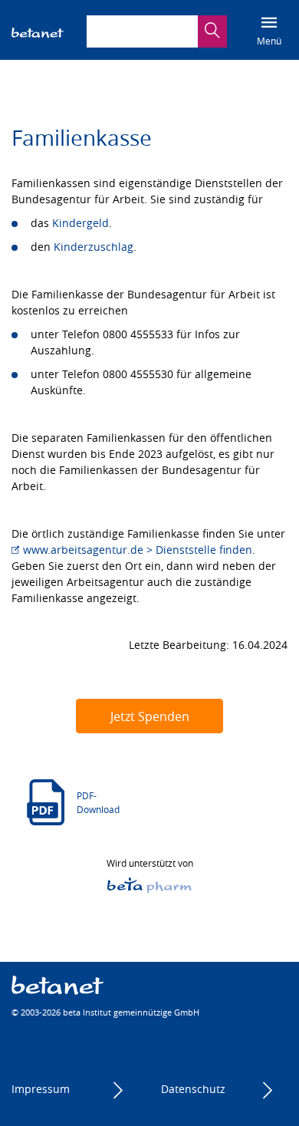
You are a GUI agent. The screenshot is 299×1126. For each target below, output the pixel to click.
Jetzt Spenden (149, 716)
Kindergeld (80, 223)
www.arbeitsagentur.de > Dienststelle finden (137, 549)
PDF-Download (98, 802)
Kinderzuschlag (93, 246)
